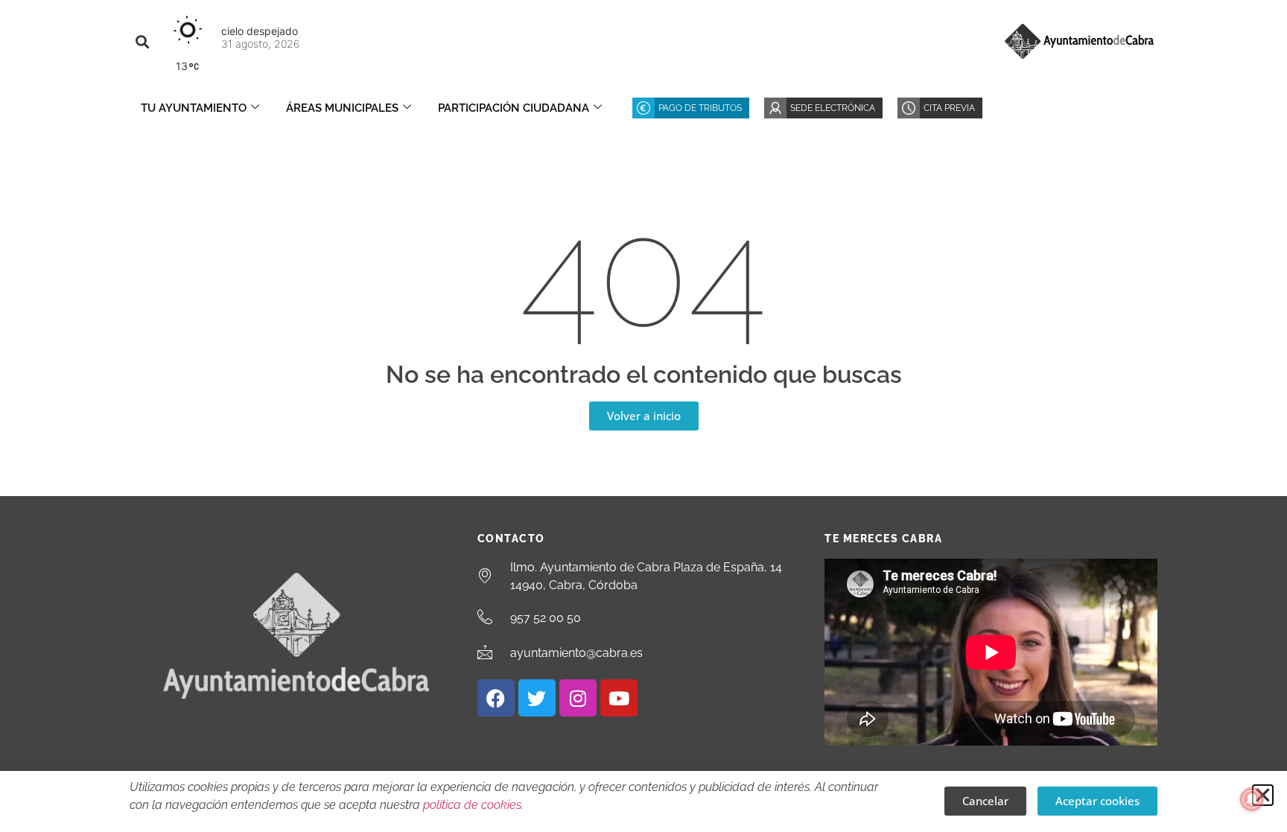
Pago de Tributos (700, 108)
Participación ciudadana (513, 108)
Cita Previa (949, 108)
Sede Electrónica (832, 108)
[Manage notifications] (1252, 799)
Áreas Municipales (342, 108)
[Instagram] (578, 698)
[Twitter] (537, 698)
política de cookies (472, 805)
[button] (142, 41)
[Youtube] (619, 698)
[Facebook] (496, 698)
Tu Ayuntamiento (194, 108)
